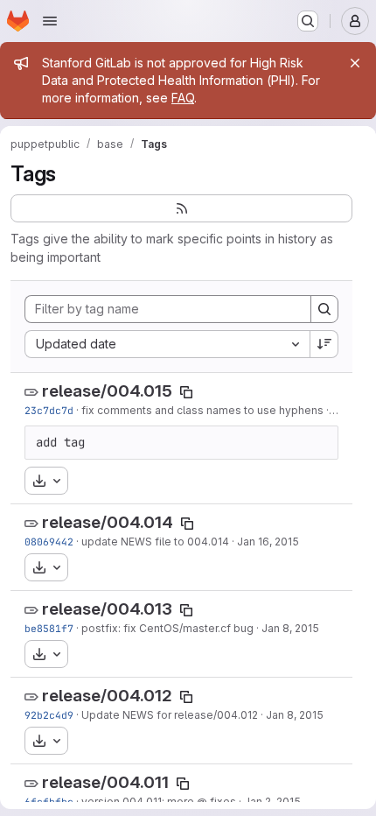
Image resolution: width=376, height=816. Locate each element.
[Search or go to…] (307, 21)
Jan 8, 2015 (290, 628)
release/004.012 (107, 696)
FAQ (182, 97)
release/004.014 (107, 522)
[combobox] (167, 344)
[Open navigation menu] (50, 21)
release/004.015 (107, 391)
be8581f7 (48, 628)
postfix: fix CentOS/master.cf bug (167, 628)
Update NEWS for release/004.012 (169, 714)
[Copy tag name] (186, 392)
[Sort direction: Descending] (324, 344)
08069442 (48, 541)
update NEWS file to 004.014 (155, 541)
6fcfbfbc (48, 801)
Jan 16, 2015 (268, 541)
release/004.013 (107, 609)
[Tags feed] (181, 208)
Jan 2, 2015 (272, 801)
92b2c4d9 (48, 714)
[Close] (355, 63)
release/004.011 (105, 782)
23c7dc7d (48, 410)
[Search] (324, 309)
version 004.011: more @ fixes (158, 801)
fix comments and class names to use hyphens (202, 410)
